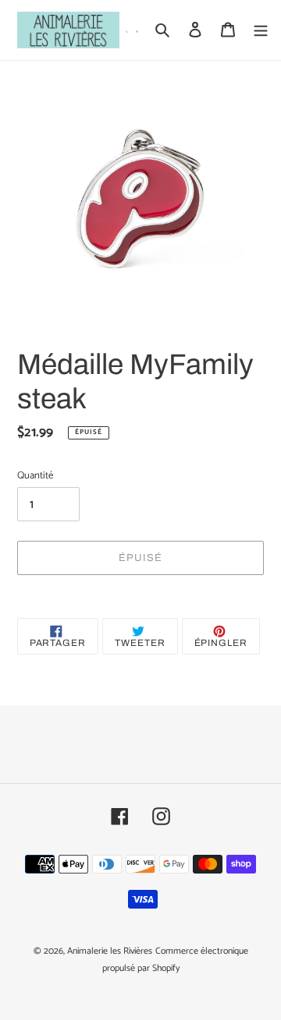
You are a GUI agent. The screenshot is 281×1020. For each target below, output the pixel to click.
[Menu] (260, 30)
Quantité (35, 476)
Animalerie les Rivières (109, 951)
